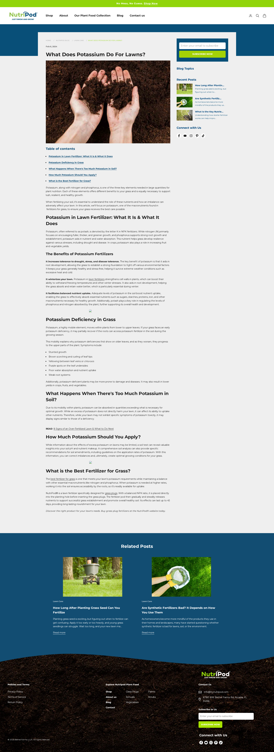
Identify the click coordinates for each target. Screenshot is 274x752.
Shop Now (151, 3)
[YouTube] (185, 135)
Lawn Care (79, 40)
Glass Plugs (132, 691)
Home (48, 40)
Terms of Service (17, 697)
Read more (59, 632)
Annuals (130, 697)
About (63, 15)
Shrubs (152, 697)
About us (111, 697)
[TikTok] (203, 135)
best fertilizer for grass (63, 479)
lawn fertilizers (96, 279)
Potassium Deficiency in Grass (66, 162)
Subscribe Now (210, 724)
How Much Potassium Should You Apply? (73, 174)
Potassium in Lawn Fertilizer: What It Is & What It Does (81, 156)
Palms (151, 691)
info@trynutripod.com (216, 692)
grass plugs (111, 493)
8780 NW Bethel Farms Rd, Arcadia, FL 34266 (225, 699)
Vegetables (132, 702)
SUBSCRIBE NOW (202, 54)
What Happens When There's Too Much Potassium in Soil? (83, 168)
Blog (120, 15)
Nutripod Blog (63, 40)
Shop (49, 15)
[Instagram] (191, 135)
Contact (110, 707)
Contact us (137, 15)
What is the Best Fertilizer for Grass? (70, 180)
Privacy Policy (15, 691)
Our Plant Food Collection (92, 15)
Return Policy (15, 702)
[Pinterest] (197, 135)
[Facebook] (179, 135)
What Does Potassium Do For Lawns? (105, 40)
